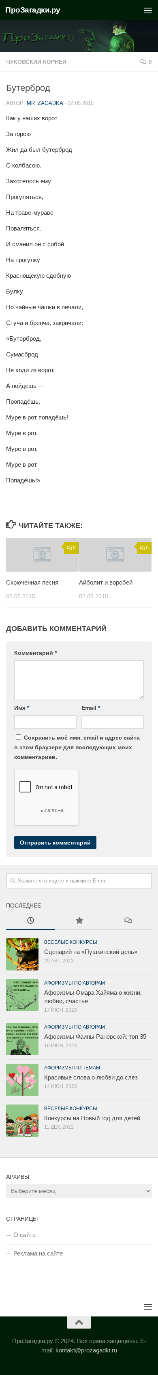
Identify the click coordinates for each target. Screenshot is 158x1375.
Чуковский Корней (36, 62)
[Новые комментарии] (127, 921)
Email (90, 707)
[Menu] (148, 10)
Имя (21, 707)
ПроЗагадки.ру (32, 10)
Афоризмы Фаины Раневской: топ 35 (95, 1036)
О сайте (24, 1234)
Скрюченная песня (32, 582)
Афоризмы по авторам (74, 983)
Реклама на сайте (38, 1253)
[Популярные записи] (79, 921)
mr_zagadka (45, 103)
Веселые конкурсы (70, 942)
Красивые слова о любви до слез (91, 1077)
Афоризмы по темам (72, 1068)
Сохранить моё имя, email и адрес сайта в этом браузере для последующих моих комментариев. (77, 747)
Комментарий (35, 653)
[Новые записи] (30, 921)
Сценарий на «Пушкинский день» (90, 951)
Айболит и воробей (105, 582)
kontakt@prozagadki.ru (86, 1350)
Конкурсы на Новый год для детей (92, 1118)
